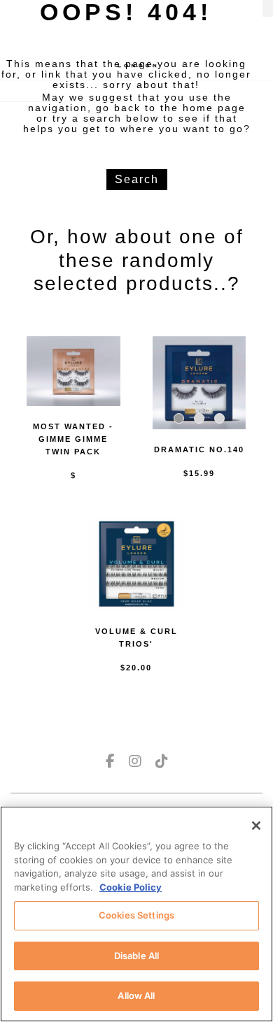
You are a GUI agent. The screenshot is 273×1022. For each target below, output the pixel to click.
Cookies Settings (136, 915)
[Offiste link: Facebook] (110, 761)
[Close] (256, 825)
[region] (136, 914)
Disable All (136, 955)
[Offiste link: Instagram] (135, 761)
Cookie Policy (130, 887)
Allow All (136, 995)
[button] (179, 418)
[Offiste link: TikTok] (161, 761)
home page (214, 107)
